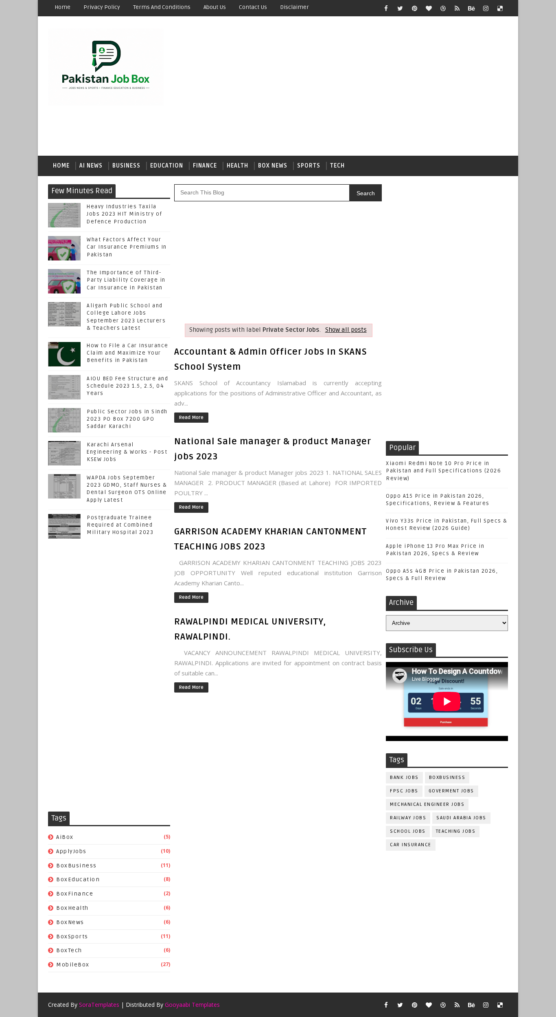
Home (62, 7)
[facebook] (386, 8)
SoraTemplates (99, 1004)
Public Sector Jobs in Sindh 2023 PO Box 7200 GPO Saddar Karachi (127, 419)
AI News (91, 165)
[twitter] (400, 8)
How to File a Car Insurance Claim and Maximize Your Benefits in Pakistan (128, 353)
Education (166, 165)
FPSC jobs (404, 791)
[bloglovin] (428, 8)
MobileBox (73, 964)
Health (237, 165)
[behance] (471, 8)
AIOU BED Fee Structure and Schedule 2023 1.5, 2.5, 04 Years (127, 386)
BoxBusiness (76, 865)
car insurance (410, 845)
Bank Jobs (404, 777)
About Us (215, 7)
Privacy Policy (101, 7)
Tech (337, 165)
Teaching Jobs (456, 831)
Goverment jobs (451, 791)
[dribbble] (443, 8)
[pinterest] (414, 8)
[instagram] (485, 8)
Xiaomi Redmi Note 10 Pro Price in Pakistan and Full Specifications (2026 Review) (443, 470)
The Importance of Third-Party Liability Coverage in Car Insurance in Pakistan (126, 280)
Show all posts (345, 330)
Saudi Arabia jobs (461, 818)
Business (126, 165)
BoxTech (69, 950)
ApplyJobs (71, 851)
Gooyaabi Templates (192, 1004)
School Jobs (408, 831)
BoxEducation (78, 879)
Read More (191, 418)
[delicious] (500, 8)
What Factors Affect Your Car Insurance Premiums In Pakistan (127, 247)
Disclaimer (294, 7)
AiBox (65, 837)
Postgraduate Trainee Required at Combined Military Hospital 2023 (120, 525)
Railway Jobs (408, 818)
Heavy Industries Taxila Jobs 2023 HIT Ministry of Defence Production (124, 214)
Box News (272, 165)
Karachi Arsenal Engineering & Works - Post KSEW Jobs (127, 452)
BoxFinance (74, 893)
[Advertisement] (359, 86)
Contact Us (253, 7)
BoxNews (70, 922)
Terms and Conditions (161, 7)
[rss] (457, 8)
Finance (205, 165)
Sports (308, 165)
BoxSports (72, 936)
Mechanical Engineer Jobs (427, 804)
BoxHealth (72, 907)
